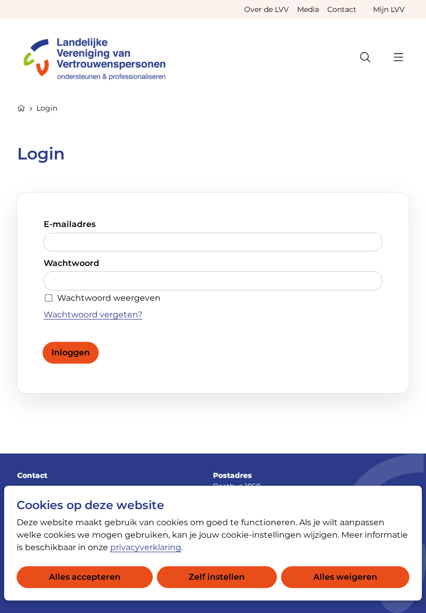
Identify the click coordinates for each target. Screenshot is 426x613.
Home (21, 107)
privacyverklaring (145, 547)
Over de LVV (266, 9)
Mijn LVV (389, 9)
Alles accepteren (85, 577)
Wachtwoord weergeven (109, 298)
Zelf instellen (217, 577)
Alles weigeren (345, 577)
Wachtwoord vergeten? (93, 314)
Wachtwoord (71, 263)
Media (308, 9)
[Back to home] (99, 57)
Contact (341, 9)
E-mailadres (70, 224)
